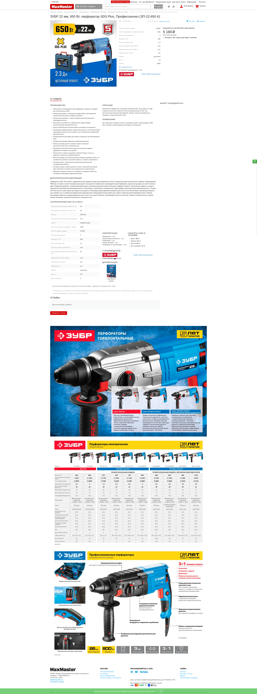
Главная (53, 12)
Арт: (120, 21)
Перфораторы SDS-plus (98, 12)
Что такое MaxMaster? (147, 2)
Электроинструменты (71, 12)
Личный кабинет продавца (188, 678)
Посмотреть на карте (57, 681)
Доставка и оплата (179, 2)
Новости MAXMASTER (107, 676)
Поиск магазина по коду (120, 2)
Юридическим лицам (163, 2)
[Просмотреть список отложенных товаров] (168, 7)
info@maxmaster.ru (56, 679)
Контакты (202, 2)
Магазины (133, 2)
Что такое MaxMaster (107, 671)
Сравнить (202, 21)
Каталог (59, 12)
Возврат (182, 676)
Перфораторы (84, 12)
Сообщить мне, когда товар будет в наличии (181, 37)
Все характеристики (125, 67)
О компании (104, 673)
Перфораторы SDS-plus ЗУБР (118, 12)
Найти (159, 7)
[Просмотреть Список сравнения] (173, 7)
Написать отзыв (164, 21)
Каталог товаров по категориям (110, 678)
